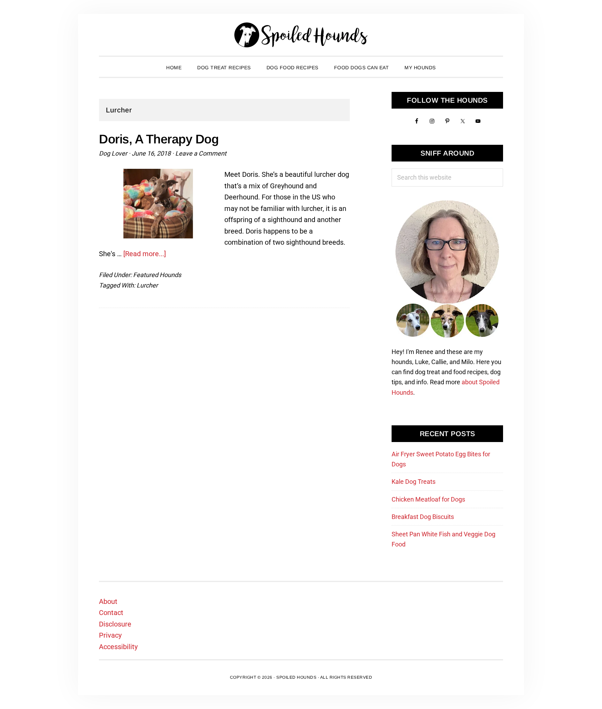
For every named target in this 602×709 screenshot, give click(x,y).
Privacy (110, 635)
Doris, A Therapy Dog (158, 139)
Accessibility (118, 647)
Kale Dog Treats (413, 481)
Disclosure (115, 624)
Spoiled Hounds (301, 35)
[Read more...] (144, 254)
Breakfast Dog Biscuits (423, 516)
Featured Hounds (157, 274)
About (108, 601)
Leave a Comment (200, 153)
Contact (111, 612)
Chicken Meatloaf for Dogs (428, 499)
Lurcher (147, 285)
